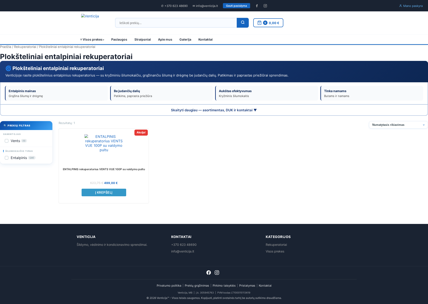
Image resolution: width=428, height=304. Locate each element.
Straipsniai (142, 39)
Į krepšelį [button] (104, 192)
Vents (18, 141)
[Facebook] (209, 273)
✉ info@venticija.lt (205, 6)
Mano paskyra (413, 6)
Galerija (185, 39)
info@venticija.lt (182, 251)
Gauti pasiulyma (236, 5)
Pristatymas (247, 285)
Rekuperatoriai (25, 47)
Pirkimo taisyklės (224, 285)
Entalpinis (22, 157)
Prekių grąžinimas (197, 285)
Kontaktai (205, 39)
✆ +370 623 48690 (174, 6)
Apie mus (165, 39)
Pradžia (5, 47)
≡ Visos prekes (91, 39)
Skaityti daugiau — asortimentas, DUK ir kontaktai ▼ (214, 110)
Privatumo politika (169, 285)
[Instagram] (217, 273)
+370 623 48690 (184, 244)
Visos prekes (275, 251)
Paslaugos (119, 39)
